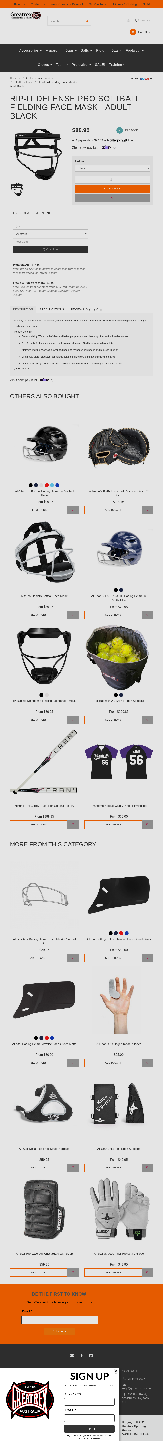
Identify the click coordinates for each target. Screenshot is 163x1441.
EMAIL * (70, 1410)
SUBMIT (89, 1429)
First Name (73, 1393)
